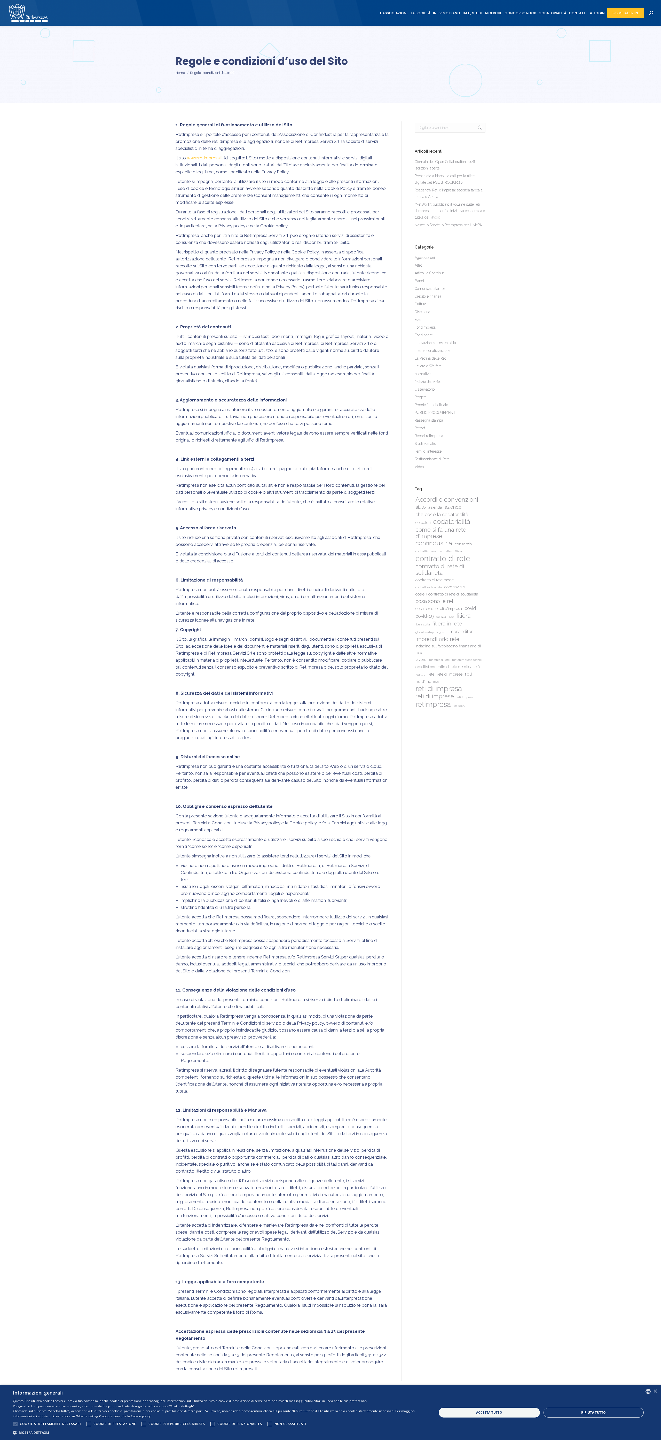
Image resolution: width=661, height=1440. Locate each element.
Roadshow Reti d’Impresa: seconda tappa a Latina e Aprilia (449, 193)
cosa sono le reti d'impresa (438, 608)
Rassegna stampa (429, 420)
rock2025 (459, 705)
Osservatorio (425, 389)
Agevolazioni (425, 258)
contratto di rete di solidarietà (439, 569)
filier (451, 616)
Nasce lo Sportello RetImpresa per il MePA (448, 225)
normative (422, 374)
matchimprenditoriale (467, 659)
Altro (418, 265)
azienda (435, 507)
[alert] (330, 1412)
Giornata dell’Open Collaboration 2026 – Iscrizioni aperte (446, 165)
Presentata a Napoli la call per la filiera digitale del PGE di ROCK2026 (445, 179)
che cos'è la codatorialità (441, 514)
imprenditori (461, 631)
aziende (453, 507)
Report (420, 428)
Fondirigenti (424, 335)
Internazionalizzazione (432, 351)
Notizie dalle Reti (428, 382)
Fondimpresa (425, 327)
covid (470, 608)
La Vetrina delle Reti (430, 358)
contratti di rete (425, 551)
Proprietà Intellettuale (431, 405)
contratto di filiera (450, 551)
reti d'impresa (427, 681)
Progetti (421, 397)
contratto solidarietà (428, 587)
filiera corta (422, 624)
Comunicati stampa (430, 289)
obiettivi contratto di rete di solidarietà (447, 666)
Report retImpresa (429, 436)
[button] (218, 1432)
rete (431, 674)
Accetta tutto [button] (489, 1412)
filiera (464, 616)
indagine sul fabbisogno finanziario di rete (448, 649)
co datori (423, 522)
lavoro (421, 659)
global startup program (430, 632)
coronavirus (454, 587)
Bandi (419, 281)
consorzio (463, 544)
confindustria (433, 543)
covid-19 (424, 616)
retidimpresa (465, 697)
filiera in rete (447, 624)
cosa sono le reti (435, 601)
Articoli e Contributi (430, 273)
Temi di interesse (428, 451)
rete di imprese (449, 674)
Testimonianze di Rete (432, 459)
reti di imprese (434, 696)
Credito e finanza (428, 296)
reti (468, 674)
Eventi (419, 320)
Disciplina (422, 312)
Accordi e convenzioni (446, 499)
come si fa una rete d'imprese (440, 533)
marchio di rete (439, 659)
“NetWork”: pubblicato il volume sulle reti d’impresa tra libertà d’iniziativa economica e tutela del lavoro (450, 210)
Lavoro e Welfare (428, 366)
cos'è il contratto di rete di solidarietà (446, 594)
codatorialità (451, 521)
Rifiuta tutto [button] (593, 1412)
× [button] (655, 1391)
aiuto (420, 507)
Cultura (420, 304)
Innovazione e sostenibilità (435, 343)
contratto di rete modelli (436, 580)
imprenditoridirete (437, 639)
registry (420, 674)
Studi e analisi (426, 444)
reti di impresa (438, 688)
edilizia (441, 616)
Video (419, 467)
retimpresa (433, 704)
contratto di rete (442, 558)
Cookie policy (141, 1416)
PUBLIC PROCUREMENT (435, 413)
